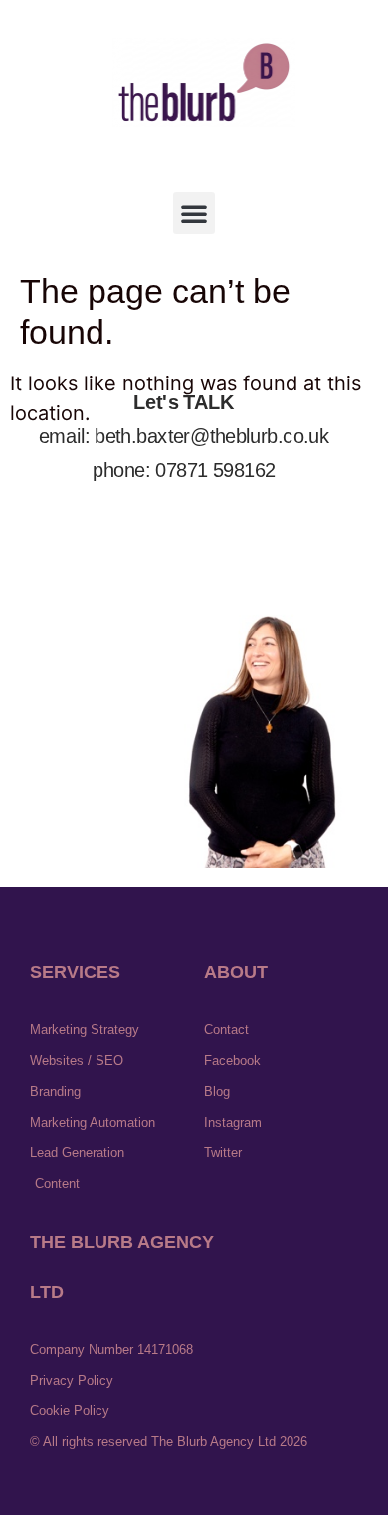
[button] (194, 213)
